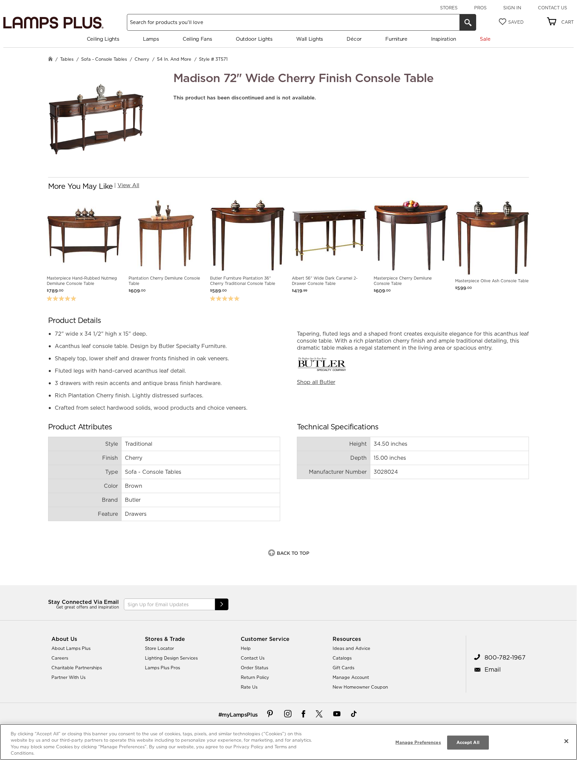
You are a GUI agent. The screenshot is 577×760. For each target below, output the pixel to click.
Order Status (254, 668)
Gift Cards (343, 668)
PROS (480, 8)
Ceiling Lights (103, 38)
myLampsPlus (240, 714)
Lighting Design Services (171, 658)
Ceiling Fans (197, 38)
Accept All (467, 742)
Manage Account (351, 677)
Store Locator (159, 648)
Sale (485, 38)
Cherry (142, 59)
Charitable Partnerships (76, 668)
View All (128, 185)
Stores (448, 8)
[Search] (467, 22)
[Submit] (221, 604)
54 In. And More (174, 59)
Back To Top (293, 553)
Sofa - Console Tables (104, 59)
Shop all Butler (316, 382)
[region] (288, 742)
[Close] (566, 741)
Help (246, 648)
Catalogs (342, 658)
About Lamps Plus (70, 648)
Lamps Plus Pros (162, 668)
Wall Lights (309, 38)
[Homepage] (50, 59)
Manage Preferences (418, 742)
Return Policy (255, 677)
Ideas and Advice (351, 648)
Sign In (512, 7)
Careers (59, 658)
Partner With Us (68, 677)
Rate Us (249, 687)
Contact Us (552, 8)
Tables (66, 59)
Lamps (151, 38)
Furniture (396, 38)
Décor (354, 38)
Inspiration (443, 38)
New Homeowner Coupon (360, 687)
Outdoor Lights (254, 38)
